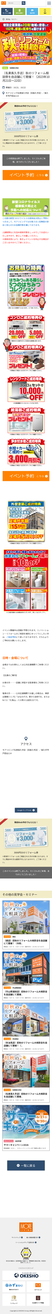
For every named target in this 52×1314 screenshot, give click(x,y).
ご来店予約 (11, 637)
